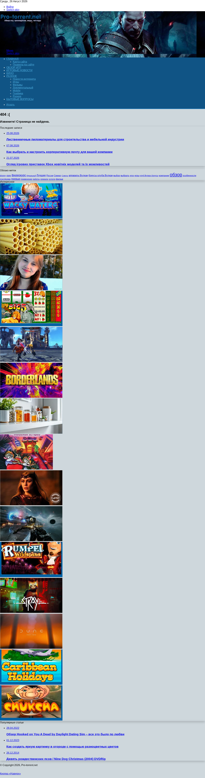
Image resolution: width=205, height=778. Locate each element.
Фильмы (18, 84)
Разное (11, 76)
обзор (176, 174)
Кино (10, 73)
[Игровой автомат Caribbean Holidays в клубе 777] (31, 683)
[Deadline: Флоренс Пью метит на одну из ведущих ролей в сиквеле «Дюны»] (31, 648)
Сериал (57, 175)
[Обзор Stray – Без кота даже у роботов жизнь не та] (31, 612)
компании (164, 175)
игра (132, 175)
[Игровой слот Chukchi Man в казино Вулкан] (31, 719)
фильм (59, 179)
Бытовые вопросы (19, 99)
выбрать (125, 175)
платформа (5, 179)
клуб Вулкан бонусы (149, 175)
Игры (16, 82)
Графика (18, 93)
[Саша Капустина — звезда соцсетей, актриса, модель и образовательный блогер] (31, 289)
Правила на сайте (23, 64)
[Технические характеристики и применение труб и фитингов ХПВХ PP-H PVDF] (31, 253)
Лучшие (41, 175)
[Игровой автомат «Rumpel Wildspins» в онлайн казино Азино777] (31, 576)
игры (137, 175)
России (49, 175)
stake (8, 175)
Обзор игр (13, 67)
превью (15, 178)
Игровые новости (19, 70)
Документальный (23, 87)
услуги (52, 179)
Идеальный (31, 176)
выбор (116, 175)
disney (3, 175)
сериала (44, 179)
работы (36, 179)
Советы (65, 176)
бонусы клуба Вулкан (101, 175)
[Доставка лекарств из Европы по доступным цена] (31, 432)
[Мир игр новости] (21, 45)
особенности (189, 175)
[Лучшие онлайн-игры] (31, 361)
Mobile (16, 90)
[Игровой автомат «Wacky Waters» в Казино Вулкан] (31, 217)
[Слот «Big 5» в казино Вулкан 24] (31, 325)
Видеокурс (19, 175)
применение (26, 179)
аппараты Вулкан (78, 175)
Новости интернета (24, 79)
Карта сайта (20, 61)
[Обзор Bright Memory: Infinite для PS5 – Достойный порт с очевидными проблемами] (31, 540)
